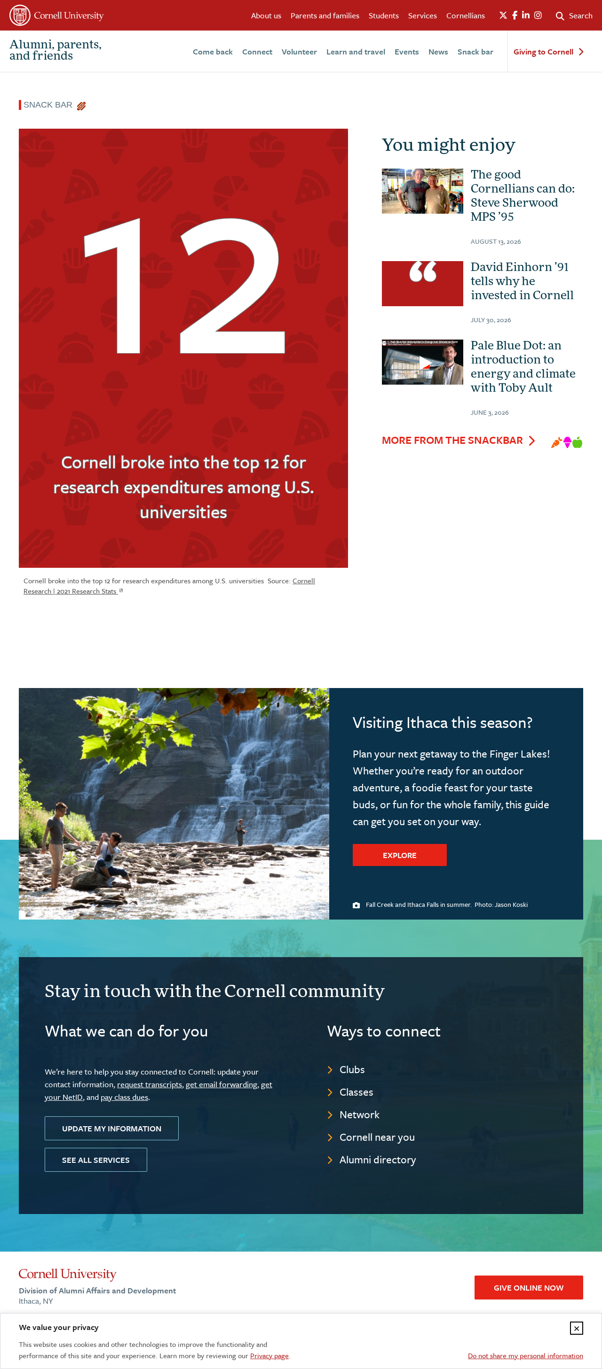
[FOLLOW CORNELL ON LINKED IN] (526, 15)
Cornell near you (377, 1137)
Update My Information (111, 1128)
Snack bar (475, 51)
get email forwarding (221, 1084)
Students (384, 15)
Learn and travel (355, 51)
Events (407, 51)
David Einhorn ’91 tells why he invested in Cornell (522, 282)
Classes (356, 1091)
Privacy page (269, 1355)
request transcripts (149, 1084)
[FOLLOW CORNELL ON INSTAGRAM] (538, 15)
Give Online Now (529, 1287)
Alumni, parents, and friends (55, 51)
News (438, 51)
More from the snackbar (452, 440)
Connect (257, 51)
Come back (213, 51)
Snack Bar (50, 104)
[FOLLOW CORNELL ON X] (503, 15)
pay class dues (124, 1097)
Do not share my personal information (525, 1355)
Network (360, 1114)
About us (266, 15)
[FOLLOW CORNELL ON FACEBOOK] (514, 15)
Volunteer (299, 51)
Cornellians (465, 15)
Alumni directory (378, 1159)
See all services (96, 1160)
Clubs (352, 1069)
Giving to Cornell (543, 51)
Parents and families (325, 15)
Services (422, 15)
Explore (400, 855)
